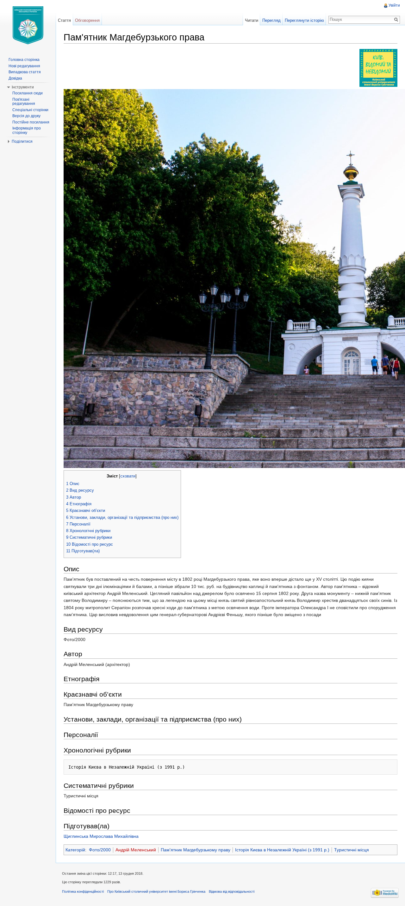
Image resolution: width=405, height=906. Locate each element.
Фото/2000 (100, 849)
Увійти (394, 5)
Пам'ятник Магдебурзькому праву (195, 849)
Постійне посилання (30, 122)
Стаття (64, 20)
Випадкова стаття (25, 72)
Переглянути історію (304, 20)
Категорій (75, 849)
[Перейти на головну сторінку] (28, 25)
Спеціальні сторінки (30, 110)
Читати (251, 20)
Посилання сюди (27, 93)
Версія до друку (26, 116)
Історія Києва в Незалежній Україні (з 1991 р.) (282, 849)
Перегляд (271, 20)
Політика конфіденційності (83, 891)
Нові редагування (24, 66)
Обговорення (87, 20)
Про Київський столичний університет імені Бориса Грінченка (156, 891)
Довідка (15, 78)
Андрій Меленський (135, 849)
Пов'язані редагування (23, 101)
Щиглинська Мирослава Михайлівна (101, 836)
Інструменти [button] (23, 87)
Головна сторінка (24, 59)
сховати (127, 476)
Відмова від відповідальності (231, 891)
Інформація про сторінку (26, 130)
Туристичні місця (351, 849)
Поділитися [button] (22, 141)
